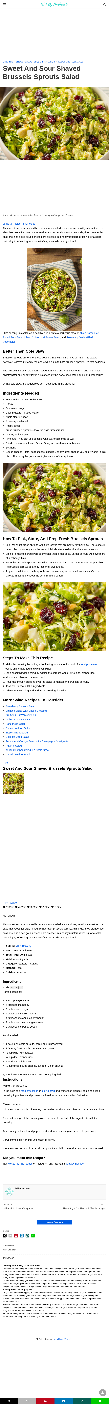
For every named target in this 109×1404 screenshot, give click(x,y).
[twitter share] (5, 1235)
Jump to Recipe (12, 223)
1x (12, 988)
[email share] (10, 1235)
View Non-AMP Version (63, 1339)
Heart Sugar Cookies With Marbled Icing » (84, 1208)
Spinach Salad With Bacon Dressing (26, 710)
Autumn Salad (14, 745)
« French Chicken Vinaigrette (18, 1208)
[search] (104, 4)
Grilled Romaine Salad (18, 719)
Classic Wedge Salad (18, 754)
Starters (50, 62)
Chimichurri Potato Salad (46, 337)
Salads (28, 62)
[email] (27, 1401)
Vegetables (77, 62)
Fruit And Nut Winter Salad (21, 715)
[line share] (33, 1235)
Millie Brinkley (23, 946)
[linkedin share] (22, 1235)
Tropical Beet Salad (17, 732)
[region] (54, 33)
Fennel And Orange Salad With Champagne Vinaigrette (37, 741)
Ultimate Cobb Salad (17, 736)
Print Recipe (28, 223)
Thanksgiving (63, 62)
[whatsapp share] (27, 1235)
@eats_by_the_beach (20, 1163)
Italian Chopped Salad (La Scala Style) (28, 750)
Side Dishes (39, 62)
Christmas (8, 62)
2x (16, 988)
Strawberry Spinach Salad (20, 706)
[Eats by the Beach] (54, 4)
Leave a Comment (54, 1222)
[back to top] (102, 1392)
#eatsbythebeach (75, 1163)
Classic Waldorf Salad (18, 728)
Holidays (19, 62)
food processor (89, 664)
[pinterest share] (16, 1235)
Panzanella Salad (16, 723)
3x (21, 988)
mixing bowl (48, 1090)
